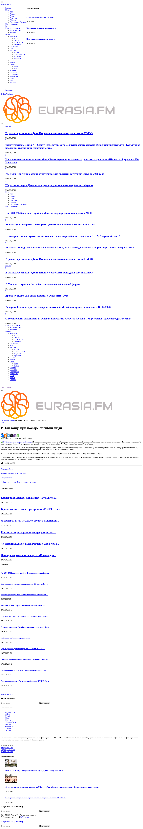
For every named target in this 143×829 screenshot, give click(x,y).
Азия (12, 16)
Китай (7, 716)
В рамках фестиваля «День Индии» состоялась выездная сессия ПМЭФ (49, 133)
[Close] (2, 2)
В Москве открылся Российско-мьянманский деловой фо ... (25, 627)
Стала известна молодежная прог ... (40, 17)
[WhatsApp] (18, 435)
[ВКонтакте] (2, 435)
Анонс (12, 80)
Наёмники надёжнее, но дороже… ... (15, 638)
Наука (12, 48)
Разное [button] (8, 331)
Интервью (14, 76)
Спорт (12, 60)
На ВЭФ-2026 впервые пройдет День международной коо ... (25, 573)
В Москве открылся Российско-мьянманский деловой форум (43, 284)
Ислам (16, 52)
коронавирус (10, 712)
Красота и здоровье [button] (12, 325)
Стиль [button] (12, 362)
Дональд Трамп (11, 722)
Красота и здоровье (12, 28)
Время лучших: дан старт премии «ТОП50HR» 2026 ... (23, 649)
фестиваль (9, 726)
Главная (4, 420)
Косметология (15, 30)
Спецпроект (14, 74)
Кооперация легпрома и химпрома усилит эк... (29, 497)
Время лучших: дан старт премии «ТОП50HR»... (30, 509)
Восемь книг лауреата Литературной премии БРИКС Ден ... (25, 681)
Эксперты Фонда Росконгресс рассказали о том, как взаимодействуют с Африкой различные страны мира (70, 247)
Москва (8, 720)
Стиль (12, 64)
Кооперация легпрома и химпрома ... (41, 28)
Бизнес (8, 26)
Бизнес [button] (8, 266)
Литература (18, 42)
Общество (14, 46)
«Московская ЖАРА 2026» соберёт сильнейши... (30, 520)
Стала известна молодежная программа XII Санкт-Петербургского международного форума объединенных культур (52, 787)
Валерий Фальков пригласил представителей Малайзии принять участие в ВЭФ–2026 (58, 307)
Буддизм (17, 58)
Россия (8, 8)
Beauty (16, 68)
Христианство (19, 54)
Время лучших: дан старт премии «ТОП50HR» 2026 (36, 295)
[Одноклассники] (5, 435)
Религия (13, 50)
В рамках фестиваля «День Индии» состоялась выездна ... (24, 616)
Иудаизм (17, 56)
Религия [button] (13, 347)
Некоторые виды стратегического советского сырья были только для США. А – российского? (63, 236)
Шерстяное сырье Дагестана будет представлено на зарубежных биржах (49, 185)
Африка (13, 20)
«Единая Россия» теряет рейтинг (13, 473)
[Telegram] (8, 435)
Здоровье (13, 32)
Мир (7, 10)
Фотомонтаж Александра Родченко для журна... (30, 543)
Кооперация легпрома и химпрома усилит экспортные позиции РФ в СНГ (50, 224)
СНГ (11, 12)
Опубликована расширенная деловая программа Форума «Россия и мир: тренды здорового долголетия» (68, 318)
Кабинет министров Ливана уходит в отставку (19, 482)
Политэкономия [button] (11, 206)
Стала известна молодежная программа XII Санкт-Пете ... (24, 584)
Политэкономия (11, 24)
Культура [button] (13, 333)
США (7, 714)
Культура (13, 36)
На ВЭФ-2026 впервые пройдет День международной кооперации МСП (48, 213)
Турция (8, 728)
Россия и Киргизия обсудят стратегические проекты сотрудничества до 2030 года (54, 173)
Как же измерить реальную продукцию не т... (28, 532)
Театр (16, 40)
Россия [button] (8, 126)
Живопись (18, 44)
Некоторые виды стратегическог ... (40, 39)
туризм (8, 730)
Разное (8, 34)
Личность (13, 72)
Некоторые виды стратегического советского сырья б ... (24, 605)
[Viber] (14, 435)
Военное (13, 70)
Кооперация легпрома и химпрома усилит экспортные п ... (24, 595)
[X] (11, 435)
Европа (12, 14)
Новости (13, 83)
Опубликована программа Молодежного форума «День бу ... (25, 659)
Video (12, 78)
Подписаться (6, 388)
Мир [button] (7, 192)
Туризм (12, 62)
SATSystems (24, 817)
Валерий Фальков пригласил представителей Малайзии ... (24, 670)
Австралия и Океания (18, 22)
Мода (16, 66)
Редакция (9, 90)
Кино (16, 38)
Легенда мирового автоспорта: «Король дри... (28, 555)
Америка (13, 18)
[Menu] (2, 123)
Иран (7, 718)
